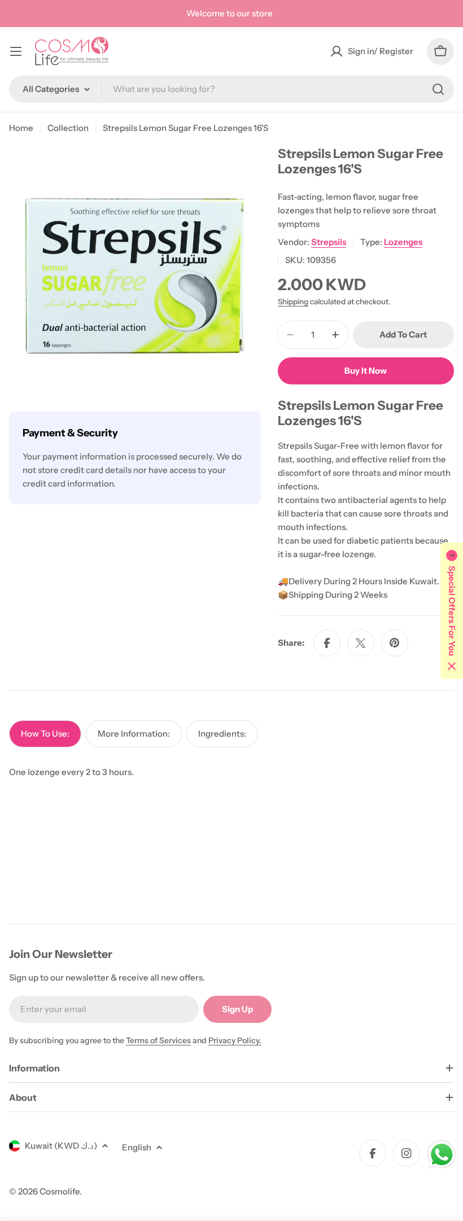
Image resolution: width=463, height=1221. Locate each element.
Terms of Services (158, 1040)
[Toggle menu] (16, 51)
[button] (451, 610)
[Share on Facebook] (326, 643)
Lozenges (403, 242)
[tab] (45, 733)
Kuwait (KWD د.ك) (61, 1145)
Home (21, 127)
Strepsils (328, 242)
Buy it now (365, 370)
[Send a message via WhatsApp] (441, 1154)
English (136, 1147)
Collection (68, 127)
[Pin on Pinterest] (394, 643)
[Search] (438, 89)
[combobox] (231, 89)
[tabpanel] (231, 772)
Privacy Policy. (234, 1040)
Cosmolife (60, 1191)
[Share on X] (360, 643)
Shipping (293, 301)
